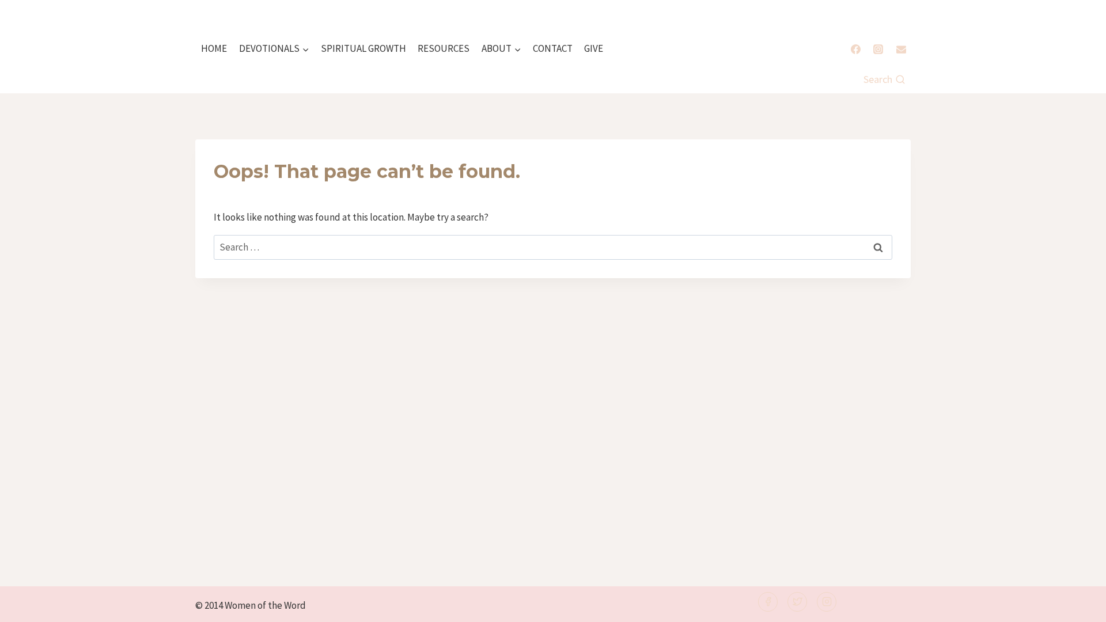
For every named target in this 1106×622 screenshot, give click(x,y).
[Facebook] (856, 49)
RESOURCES (443, 48)
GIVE (593, 48)
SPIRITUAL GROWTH (363, 48)
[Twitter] (797, 602)
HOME (214, 48)
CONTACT (553, 48)
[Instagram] (878, 49)
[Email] (901, 49)
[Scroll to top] (1078, 605)
